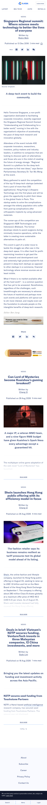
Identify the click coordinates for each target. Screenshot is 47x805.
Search (7, 802)
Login (38, 802)
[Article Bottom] (23, 320)
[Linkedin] (28, 49)
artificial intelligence (33, 726)
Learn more (9, 795)
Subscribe (23, 786)
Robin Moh (23, 38)
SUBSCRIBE (40, 3)
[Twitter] (22, 49)
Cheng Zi (23, 392)
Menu (23, 802)
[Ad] (23, 353)
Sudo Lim (23, 654)
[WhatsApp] (33, 49)
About (23, 779)
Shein (6, 574)
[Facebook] (16, 49)
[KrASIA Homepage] (23, 3)
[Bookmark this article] (41, 44)
